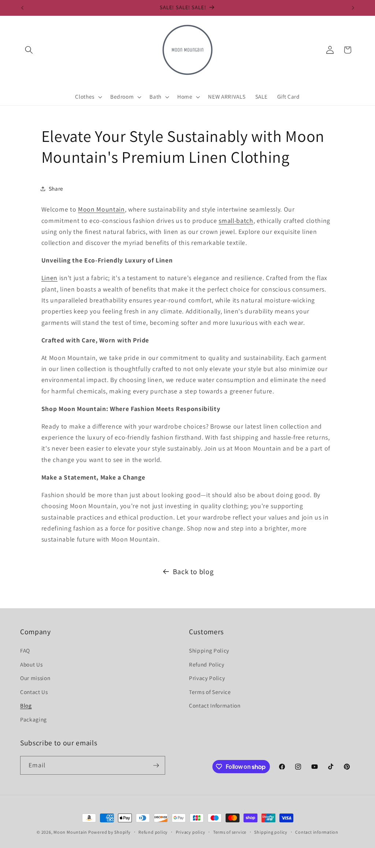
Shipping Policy (209, 650)
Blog (26, 705)
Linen (49, 278)
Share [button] (56, 188)
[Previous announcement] (22, 7)
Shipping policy (270, 832)
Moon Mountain (101, 209)
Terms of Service (210, 691)
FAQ (25, 650)
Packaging (33, 719)
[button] (29, 50)
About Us (31, 664)
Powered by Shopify (109, 832)
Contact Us (34, 691)
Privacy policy (190, 832)
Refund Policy (206, 664)
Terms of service (229, 832)
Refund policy (153, 832)
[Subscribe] (156, 765)
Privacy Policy (207, 678)
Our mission (35, 678)
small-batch (236, 220)
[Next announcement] (353, 7)
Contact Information (215, 705)
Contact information (316, 832)
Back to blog (193, 571)
